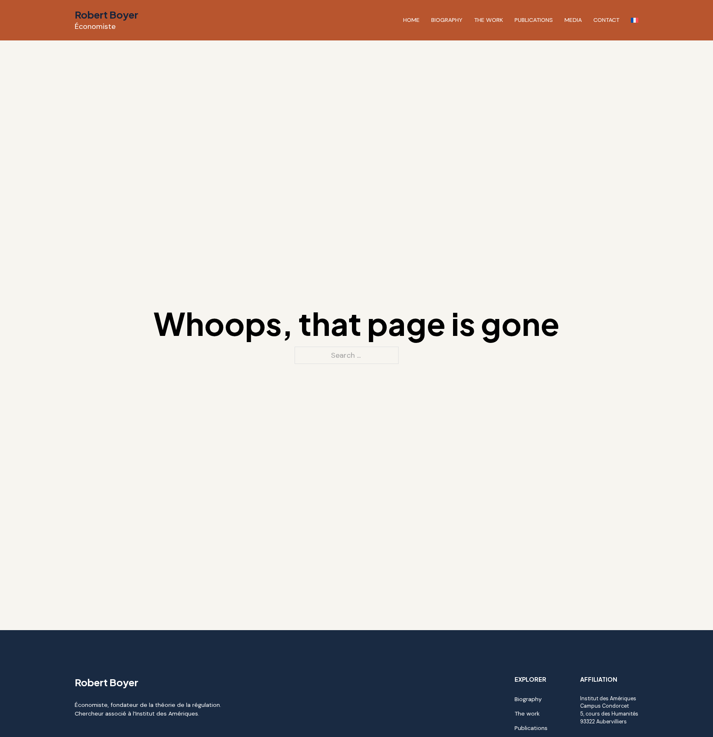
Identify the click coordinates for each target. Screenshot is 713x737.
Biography (447, 20)
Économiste (95, 26)
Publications (534, 20)
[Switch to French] (634, 20)
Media (573, 20)
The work (488, 20)
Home (411, 20)
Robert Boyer (106, 14)
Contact (606, 20)
